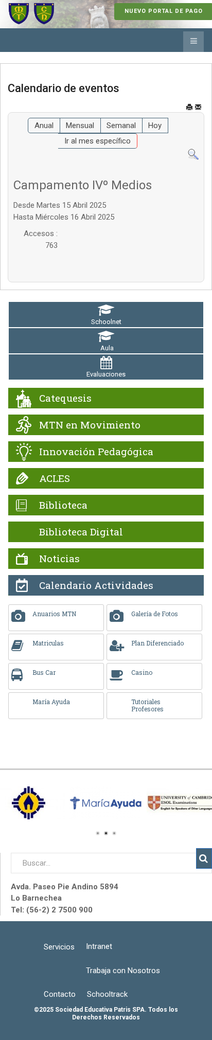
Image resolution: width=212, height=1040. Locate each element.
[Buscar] (193, 154)
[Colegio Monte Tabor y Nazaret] (31, 14)
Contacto (60, 994)
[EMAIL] (198, 107)
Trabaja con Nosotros (123, 970)
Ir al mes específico (97, 141)
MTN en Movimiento (89, 424)
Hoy (155, 125)
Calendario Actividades (96, 585)
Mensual (80, 125)
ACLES (54, 478)
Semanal (121, 125)
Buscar (204, 858)
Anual (44, 125)
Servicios (59, 947)
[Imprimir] (189, 107)
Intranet (99, 946)
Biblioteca (63, 504)
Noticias (59, 558)
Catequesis (65, 397)
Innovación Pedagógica (96, 451)
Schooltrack (107, 994)
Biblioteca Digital (81, 531)
